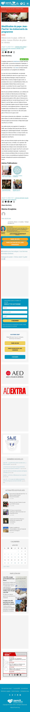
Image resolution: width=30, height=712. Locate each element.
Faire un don (15, 239)
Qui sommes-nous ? (7, 688)
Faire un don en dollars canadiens (15, 243)
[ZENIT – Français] (8, 3)
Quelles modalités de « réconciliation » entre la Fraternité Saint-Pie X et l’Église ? (17, 529)
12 (8, 557)
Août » (7, 566)
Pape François (12, 199)
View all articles (6, 218)
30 (21, 563)
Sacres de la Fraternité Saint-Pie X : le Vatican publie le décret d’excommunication (18, 495)
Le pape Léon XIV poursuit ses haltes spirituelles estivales (9, 602)
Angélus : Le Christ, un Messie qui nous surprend (14, 475)
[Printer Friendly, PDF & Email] (24, 59)
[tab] (9, 654)
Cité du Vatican (5, 8)
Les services (24, 688)
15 (18, 557)
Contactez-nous (24, 691)
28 (15, 563)
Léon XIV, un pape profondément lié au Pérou (8, 578)
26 (8, 563)
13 (11, 557)
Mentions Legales (5, 691)
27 (11, 563)
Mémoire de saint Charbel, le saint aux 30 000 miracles (17, 503)
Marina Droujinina (20, 46)
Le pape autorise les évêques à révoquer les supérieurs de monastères (16, 520)
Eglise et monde (15, 8)
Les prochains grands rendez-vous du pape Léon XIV (9, 590)
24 (25, 560)
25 (4, 563)
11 (4, 557)
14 (15, 557)
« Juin (4, 566)
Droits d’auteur (15, 691)
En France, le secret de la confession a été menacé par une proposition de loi (17, 512)
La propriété (16, 688)
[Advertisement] (15, 281)
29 (18, 563)
